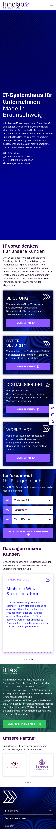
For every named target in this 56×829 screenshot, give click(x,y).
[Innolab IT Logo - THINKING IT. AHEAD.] (16, 5)
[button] (51, 5)
